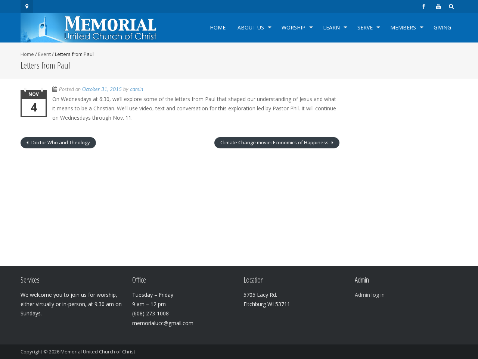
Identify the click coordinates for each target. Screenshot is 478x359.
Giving (442, 27)
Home (218, 27)
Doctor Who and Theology (60, 142)
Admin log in (370, 294)
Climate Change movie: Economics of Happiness (275, 142)
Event (44, 54)
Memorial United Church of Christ (97, 351)
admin (136, 89)
